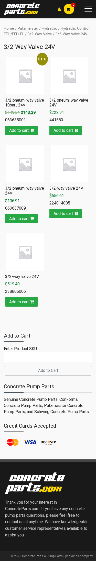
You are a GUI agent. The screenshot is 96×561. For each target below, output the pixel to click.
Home (9, 28)
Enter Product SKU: (21, 348)
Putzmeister (28, 28)
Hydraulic (49, 28)
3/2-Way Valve (40, 34)
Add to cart (19, 130)
